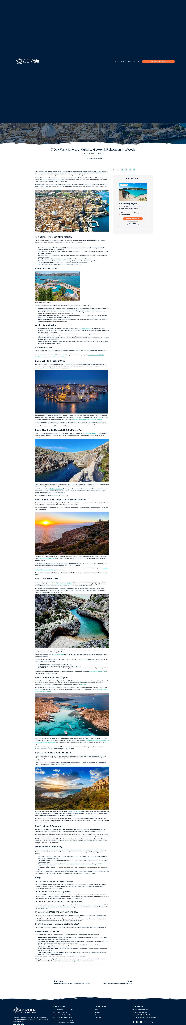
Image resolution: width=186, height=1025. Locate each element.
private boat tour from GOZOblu (63, 584)
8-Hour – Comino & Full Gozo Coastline (63, 1022)
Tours (129, 61)
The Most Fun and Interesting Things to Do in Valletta (87, 419)
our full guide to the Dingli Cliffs (45, 558)
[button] (122, 170)
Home (116, 61)
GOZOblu (83, 684)
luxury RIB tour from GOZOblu (97, 671)
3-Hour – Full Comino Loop (60, 1012)
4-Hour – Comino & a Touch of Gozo (62, 1015)
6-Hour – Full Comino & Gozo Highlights (63, 1020)
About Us (123, 61)
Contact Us (136, 61)
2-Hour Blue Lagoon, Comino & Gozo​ (63, 1009)
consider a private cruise (74, 811)
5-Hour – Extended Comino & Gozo (62, 1017)
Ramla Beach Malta (58, 654)
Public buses (85, 328)
